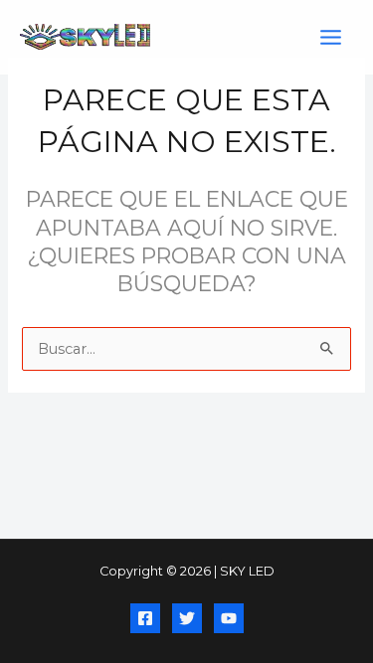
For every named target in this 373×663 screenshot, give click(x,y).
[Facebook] (145, 618)
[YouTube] (229, 618)
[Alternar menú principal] (330, 37)
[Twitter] (187, 618)
